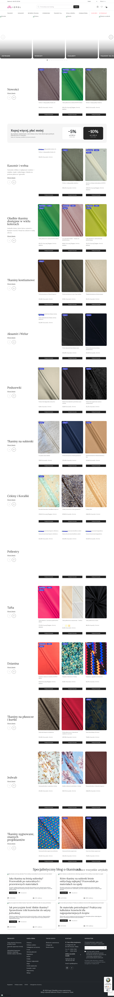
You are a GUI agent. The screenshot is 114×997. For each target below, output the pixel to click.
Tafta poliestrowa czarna (92, 620)
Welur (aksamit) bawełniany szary (70, 348)
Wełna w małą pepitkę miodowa (94, 102)
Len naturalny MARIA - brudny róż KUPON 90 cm (70, 239)
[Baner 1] (47, 60)
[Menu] (111, 978)
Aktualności (24, 892)
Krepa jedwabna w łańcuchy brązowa (95, 786)
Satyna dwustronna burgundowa (94, 534)
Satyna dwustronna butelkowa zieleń (71, 534)
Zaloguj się (49, 945)
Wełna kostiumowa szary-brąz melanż (71, 294)
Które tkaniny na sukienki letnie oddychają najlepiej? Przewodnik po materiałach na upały (79, 881)
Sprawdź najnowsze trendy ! (15, 947)
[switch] (108, 990)
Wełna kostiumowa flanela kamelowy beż (95, 456)
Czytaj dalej (13, 892)
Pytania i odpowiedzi (32, 961)
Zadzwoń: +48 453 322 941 (13, 1)
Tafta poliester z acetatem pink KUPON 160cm (48, 621)
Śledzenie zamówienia (52, 942)
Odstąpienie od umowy (33, 947)
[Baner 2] (49, 60)
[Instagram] (67, 968)
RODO (28, 956)
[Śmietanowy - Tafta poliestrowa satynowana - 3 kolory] (66, 626)
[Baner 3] (51, 60)
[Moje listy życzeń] (102, 6)
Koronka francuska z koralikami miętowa (48, 509)
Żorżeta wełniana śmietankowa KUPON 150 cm (95, 183)
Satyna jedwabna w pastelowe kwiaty (48, 786)
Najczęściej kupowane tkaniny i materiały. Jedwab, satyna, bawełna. (14, 952)
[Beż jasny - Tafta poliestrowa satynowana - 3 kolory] (69, 626)
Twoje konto (50, 938)
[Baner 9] (63, 60)
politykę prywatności (98, 953)
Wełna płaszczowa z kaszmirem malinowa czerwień (70, 733)
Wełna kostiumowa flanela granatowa (71, 455)
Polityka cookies (31, 945)
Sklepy (28, 973)
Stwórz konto (50, 947)
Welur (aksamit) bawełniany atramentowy (93, 348)
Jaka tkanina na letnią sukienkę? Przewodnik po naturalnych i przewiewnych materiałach (26, 881)
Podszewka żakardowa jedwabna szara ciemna (71, 402)
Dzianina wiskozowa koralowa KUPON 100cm (48, 677)
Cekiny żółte (89, 509)
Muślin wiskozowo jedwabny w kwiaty (71, 786)
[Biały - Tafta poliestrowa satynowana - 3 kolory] (63, 626)
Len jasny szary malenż (44, 455)
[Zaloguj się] (98, 6)
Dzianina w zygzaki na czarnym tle (94, 676)
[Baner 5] (55, 60)
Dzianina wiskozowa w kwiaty (69, 676)
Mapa (28, 963)
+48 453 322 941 (70, 960)
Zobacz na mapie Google (70, 954)
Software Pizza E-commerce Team (62, 992)
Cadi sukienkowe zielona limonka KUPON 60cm (94, 239)
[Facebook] (71, 968)
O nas (28, 949)
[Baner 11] (67, 60)
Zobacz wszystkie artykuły (92, 869)
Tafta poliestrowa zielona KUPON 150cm (72, 102)
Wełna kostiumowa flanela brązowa (47, 294)
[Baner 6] (57, 60)
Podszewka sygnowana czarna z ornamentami (94, 402)
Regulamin (30, 954)
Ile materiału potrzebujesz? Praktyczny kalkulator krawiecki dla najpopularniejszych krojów (81, 910)
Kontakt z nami (31, 968)
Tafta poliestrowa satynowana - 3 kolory (72, 620)
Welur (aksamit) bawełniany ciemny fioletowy (47, 318)
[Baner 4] (53, 60)
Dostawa (29, 942)
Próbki (28, 959)
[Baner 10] (65, 60)
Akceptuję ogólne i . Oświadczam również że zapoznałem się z (96, 954)
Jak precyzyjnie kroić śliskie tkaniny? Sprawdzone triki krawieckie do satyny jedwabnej (30, 910)
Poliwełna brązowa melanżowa (46, 732)
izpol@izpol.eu (73, 963)
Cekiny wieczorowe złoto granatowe (71, 509)
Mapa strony (30, 970)
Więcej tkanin (11, 93)
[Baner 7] (59, 60)
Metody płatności (32, 952)
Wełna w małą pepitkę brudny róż (47, 102)
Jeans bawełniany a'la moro (92, 732)
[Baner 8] (61, 60)
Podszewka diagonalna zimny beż (47, 401)
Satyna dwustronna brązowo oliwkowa (48, 534)
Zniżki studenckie (32, 966)
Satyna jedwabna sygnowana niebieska (48, 851)
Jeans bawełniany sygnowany (93, 851)
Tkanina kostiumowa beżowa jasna (94, 294)
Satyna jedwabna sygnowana (69, 851)
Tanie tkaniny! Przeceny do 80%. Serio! (14, 943)
